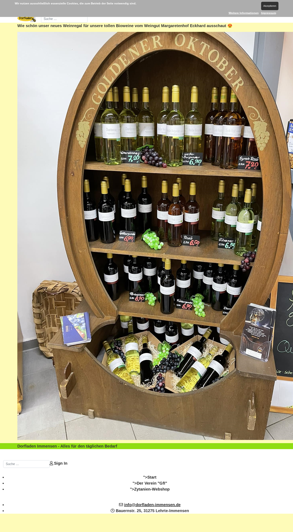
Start (151, 477)
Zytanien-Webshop (152, 489)
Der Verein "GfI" (152, 483)
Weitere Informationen (244, 13)
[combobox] (64, 19)
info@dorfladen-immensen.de (152, 505)
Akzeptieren (269, 6)
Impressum (268, 13)
